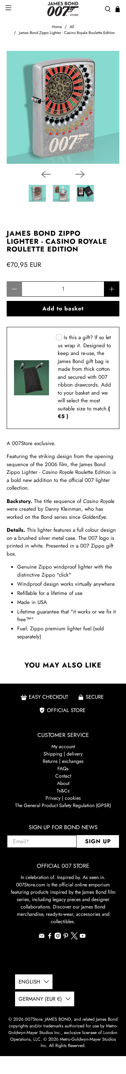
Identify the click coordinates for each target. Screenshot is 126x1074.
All (72, 27)
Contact (63, 775)
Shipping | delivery (63, 753)
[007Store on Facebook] (50, 937)
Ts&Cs (63, 790)
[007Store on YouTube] (82, 937)
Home (57, 27)
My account (63, 746)
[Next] (80, 174)
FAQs (63, 768)
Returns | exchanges (63, 761)
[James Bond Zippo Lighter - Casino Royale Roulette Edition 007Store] (63, 107)
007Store (33, 1019)
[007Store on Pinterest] (66, 937)
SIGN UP (98, 841)
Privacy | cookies (63, 797)
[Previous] (46, 174)
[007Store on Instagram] (58, 937)
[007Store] (62, 9)
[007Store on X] (74, 937)
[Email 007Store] (41, 937)
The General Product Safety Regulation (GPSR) (63, 805)
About (63, 783)
